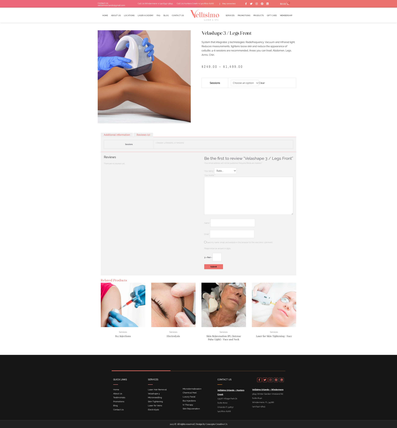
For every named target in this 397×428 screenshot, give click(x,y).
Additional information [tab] (117, 134)
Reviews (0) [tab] (143, 134)
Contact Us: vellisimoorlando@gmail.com (111, 4)
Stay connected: (229, 4)
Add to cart (208, 93)
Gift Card (272, 16)
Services (230, 16)
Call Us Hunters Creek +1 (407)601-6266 (195, 3)
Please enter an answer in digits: (217, 248)
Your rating (209, 171)
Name (207, 223)
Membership (286, 16)
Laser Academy (146, 16)
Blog (166, 16)
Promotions (244, 16)
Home (105, 16)
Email (207, 234)
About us (116, 16)
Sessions (215, 83)
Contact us (178, 16)
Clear (262, 83)
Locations (129, 16)
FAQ (158, 16)
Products (258, 16)
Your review (209, 175)
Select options (123, 347)
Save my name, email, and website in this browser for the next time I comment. (240, 242)
